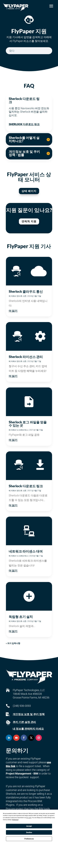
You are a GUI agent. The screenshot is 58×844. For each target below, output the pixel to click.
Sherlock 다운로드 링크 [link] (24, 124)
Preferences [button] (15, 819)
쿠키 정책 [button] (28, 817)
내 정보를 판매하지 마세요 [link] (28, 728)
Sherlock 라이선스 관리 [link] (26, 357)
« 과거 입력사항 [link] (13, 643)
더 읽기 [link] (13, 310)
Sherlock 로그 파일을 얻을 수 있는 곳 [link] (28, 423)
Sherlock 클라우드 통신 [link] (26, 291)
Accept (29, 826)
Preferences (29, 839)
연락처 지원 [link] (29, 221)
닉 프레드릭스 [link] (22, 430)
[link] (15, 7)
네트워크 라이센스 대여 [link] (26, 551)
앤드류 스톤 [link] (21, 296)
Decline (29, 832)
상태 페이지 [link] (29, 190)
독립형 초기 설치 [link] (21, 617)
